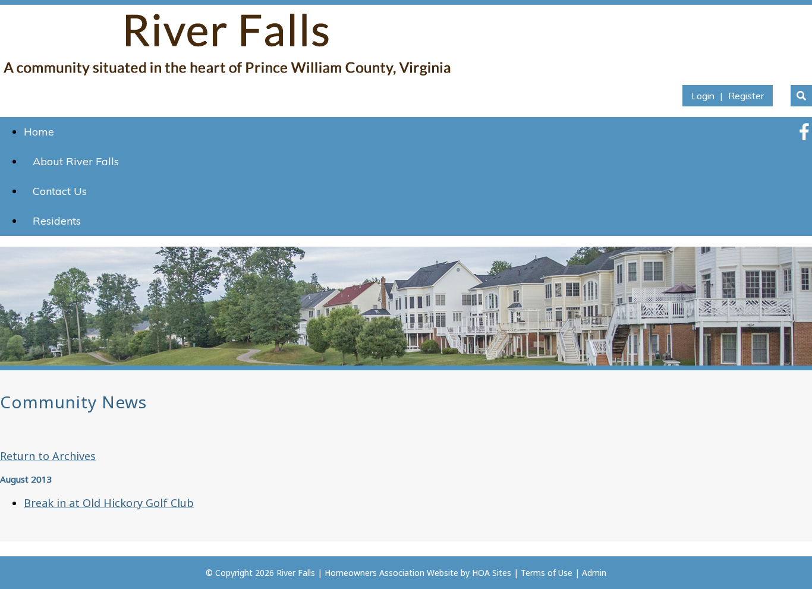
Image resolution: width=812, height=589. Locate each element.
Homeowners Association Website (391, 572)
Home (39, 131)
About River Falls (76, 161)
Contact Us (60, 191)
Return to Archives (48, 456)
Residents (57, 221)
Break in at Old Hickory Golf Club (109, 503)
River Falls (295, 572)
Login (703, 96)
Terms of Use (546, 572)
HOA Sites (491, 572)
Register (746, 96)
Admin (594, 572)
